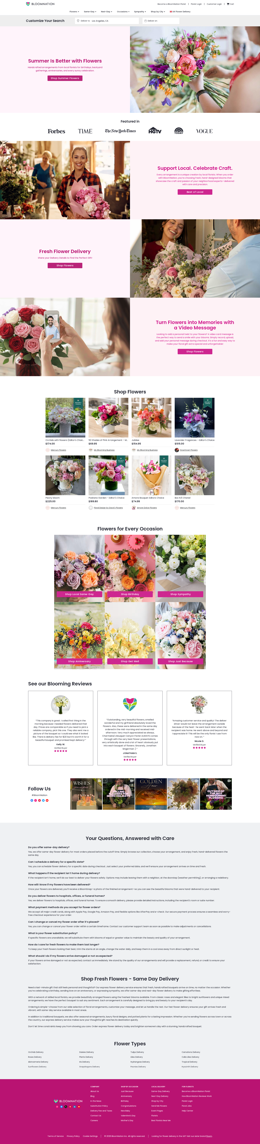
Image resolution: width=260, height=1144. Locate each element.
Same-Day (89, 11)
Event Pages (157, 1110)
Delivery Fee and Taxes (101, 1110)
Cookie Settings (90, 1136)
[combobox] (163, 21)
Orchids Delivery (35, 1052)
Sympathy (139, 11)
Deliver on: (152, 20)
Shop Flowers (69, 266)
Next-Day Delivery (159, 1096)
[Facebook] (31, 800)
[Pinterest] (39, 800)
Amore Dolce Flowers (147, 507)
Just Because (127, 1091)
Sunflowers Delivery (37, 1066)
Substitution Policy (99, 1106)
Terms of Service (56, 1136)
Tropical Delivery (189, 1062)
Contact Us (95, 1115)
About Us (94, 1091)
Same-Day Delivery (160, 1091)
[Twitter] (43, 800)
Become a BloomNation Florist (196, 1091)
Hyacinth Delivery (190, 1066)
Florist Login (187, 1101)
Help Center (187, 1110)
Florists (154, 1115)
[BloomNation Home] (40, 4)
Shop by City (157, 11)
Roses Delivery (35, 1057)
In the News (95, 1101)
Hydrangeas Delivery (140, 1062)
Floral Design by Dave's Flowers (108, 507)
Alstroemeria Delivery (38, 1062)
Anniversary (126, 1096)
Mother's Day (127, 1120)
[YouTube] (47, 800)
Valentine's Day (128, 1115)
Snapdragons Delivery (89, 1066)
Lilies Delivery (137, 1057)
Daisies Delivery (86, 1052)
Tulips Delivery (137, 1052)
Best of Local (199, 192)
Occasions (122, 11)
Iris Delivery (84, 1062)
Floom (209, 1136)
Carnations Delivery (191, 1052)
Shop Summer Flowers (66, 78)
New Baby (125, 1110)
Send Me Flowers (159, 1106)
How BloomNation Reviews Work (197, 1096)
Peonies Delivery (138, 1066)
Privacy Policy (73, 1136)
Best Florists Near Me (161, 1120)
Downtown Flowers (189, 450)
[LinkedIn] (74, 1106)
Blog (92, 1096)
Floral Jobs (187, 1106)
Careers (94, 1120)
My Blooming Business (104, 450)
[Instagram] (35, 800)
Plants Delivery (86, 1057)
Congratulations (128, 1106)
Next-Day (105, 11)
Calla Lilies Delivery (190, 1057)
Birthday (125, 1101)
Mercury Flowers (58, 450)
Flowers (73, 11)
